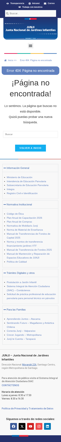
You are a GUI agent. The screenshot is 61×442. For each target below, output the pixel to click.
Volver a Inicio (30, 148)
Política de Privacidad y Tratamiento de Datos (27, 408)
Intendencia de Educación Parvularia (26, 181)
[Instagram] (39, 426)
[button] (30, 45)
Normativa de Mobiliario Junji (22, 225)
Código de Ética (15, 213)
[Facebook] (13, 426)
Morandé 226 (29, 364)
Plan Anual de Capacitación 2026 (24, 217)
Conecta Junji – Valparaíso (21, 330)
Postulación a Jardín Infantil (21, 282)
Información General (18, 168)
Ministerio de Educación (19, 177)
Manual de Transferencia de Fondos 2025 (29, 249)
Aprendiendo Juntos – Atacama (23, 319)
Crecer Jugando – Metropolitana (24, 335)
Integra (10, 189)
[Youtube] (30, 426)
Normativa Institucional (19, 204)
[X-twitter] (22, 426)
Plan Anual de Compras (19, 221)
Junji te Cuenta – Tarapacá (21, 339)
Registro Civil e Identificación (22, 193)
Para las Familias (16, 309)
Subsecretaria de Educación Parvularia (27, 185)
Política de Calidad (17, 261)
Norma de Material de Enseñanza (25, 229)
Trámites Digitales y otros (21, 272)
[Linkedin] (47, 426)
